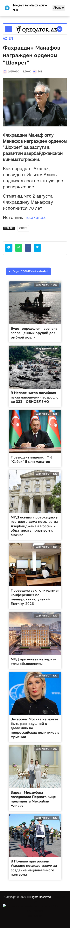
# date (23, 228)
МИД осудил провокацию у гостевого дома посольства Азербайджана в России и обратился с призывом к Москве (34, 526)
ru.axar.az (36, 217)
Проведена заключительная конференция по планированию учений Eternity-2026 (35, 597)
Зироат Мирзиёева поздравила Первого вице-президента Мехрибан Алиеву (34, 799)
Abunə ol (58, 7)
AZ (5, 38)
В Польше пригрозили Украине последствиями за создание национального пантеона (34, 868)
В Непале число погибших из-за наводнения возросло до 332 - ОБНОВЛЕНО (35, 397)
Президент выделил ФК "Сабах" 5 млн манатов (31, 459)
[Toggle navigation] (8, 29)
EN (11, 38)
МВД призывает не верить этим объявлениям (33, 661)
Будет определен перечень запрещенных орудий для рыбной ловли (34, 333)
